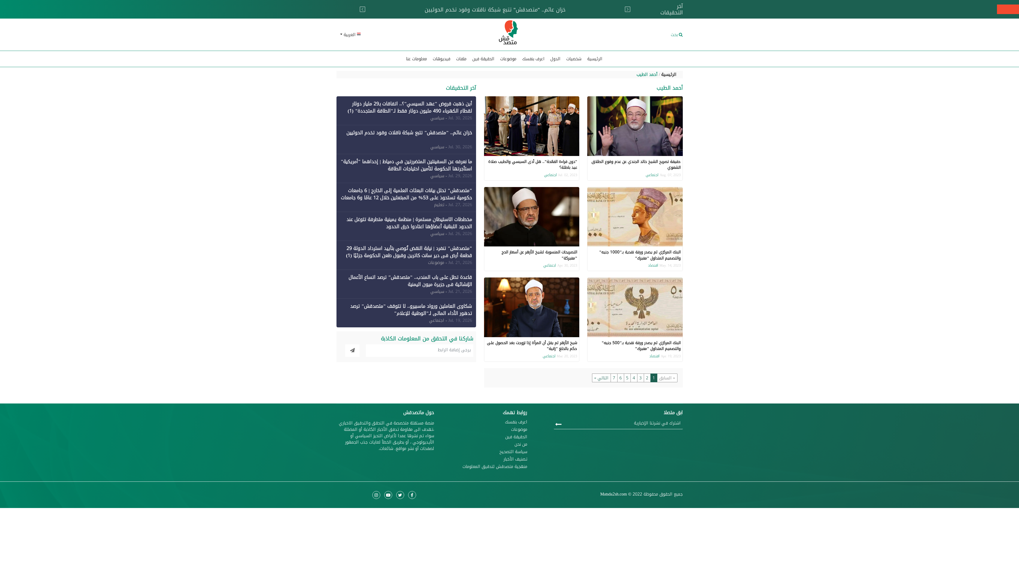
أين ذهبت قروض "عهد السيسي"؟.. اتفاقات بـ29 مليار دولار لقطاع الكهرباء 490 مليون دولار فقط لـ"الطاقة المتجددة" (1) (410, 107)
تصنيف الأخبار (515, 459)
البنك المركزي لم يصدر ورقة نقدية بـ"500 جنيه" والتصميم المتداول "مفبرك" (641, 346)
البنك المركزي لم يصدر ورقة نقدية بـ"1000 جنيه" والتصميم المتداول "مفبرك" (640, 255)
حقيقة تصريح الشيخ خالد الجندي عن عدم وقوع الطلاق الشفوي (636, 164)
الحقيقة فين (483, 59)
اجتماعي (652, 175)
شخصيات (573, 59)
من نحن (521, 444)
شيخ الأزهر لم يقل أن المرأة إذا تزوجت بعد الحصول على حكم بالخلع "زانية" (532, 346)
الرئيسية (594, 59)
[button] (392, 34)
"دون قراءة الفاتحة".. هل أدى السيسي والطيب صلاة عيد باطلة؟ (532, 164)
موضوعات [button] (508, 59)
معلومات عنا (416, 59)
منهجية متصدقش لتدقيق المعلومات (495, 466)
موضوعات (519, 429)
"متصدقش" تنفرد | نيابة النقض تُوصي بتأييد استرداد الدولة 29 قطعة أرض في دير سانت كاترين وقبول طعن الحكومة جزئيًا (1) (409, 252)
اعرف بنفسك (533, 59)
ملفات (461, 59)
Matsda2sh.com (613, 494)
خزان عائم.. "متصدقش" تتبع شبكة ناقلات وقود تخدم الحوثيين (409, 132)
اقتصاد (653, 265)
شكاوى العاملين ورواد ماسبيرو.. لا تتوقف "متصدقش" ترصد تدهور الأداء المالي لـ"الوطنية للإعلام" (411, 310)
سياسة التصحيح (513, 452)
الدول (555, 59)
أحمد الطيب (647, 74)
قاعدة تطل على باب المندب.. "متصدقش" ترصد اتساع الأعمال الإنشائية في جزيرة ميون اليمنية (410, 281)
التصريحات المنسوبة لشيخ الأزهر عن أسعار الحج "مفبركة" (539, 255)
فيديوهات (441, 59)
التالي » (601, 378)
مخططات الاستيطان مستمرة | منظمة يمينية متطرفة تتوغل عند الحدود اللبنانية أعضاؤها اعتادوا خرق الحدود (409, 223)
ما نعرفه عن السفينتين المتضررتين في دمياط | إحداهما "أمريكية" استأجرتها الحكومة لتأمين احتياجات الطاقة (406, 165)
